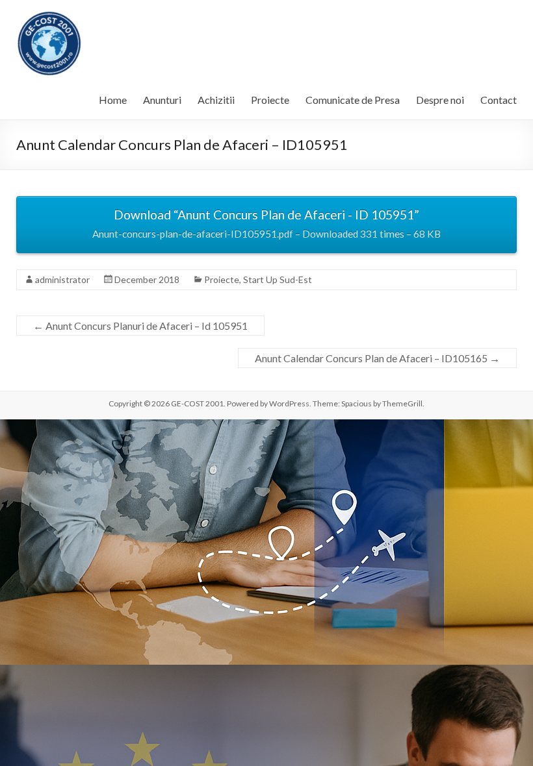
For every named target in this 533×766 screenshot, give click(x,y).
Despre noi (440, 99)
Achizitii (216, 99)
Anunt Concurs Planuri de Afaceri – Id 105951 (140, 325)
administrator (62, 279)
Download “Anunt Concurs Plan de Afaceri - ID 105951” (266, 223)
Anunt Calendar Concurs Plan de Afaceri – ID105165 (377, 358)
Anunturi (162, 99)
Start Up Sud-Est (277, 279)
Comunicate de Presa (353, 99)
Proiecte (270, 99)
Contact (498, 99)
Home (113, 99)
